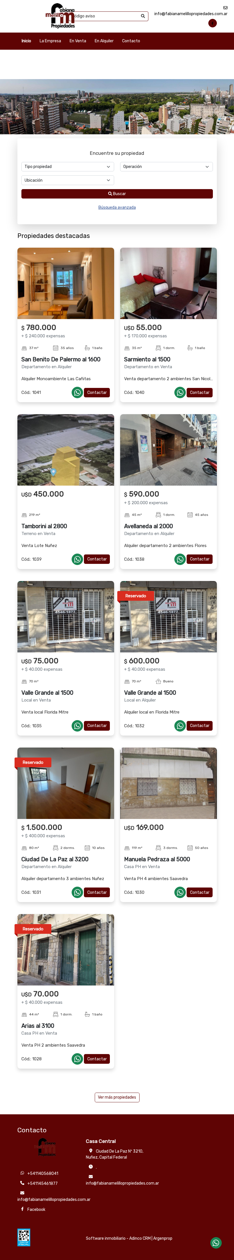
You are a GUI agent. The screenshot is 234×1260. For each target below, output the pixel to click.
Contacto (131, 41)
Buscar (119, 193)
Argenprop (162, 1238)
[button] (17, 107)
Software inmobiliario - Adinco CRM (118, 1238)
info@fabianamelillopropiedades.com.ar (122, 1183)
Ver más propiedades (117, 1097)
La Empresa (50, 41)
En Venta (78, 41)
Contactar (97, 392)
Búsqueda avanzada (117, 207)
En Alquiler (104, 41)
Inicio (26, 41)
